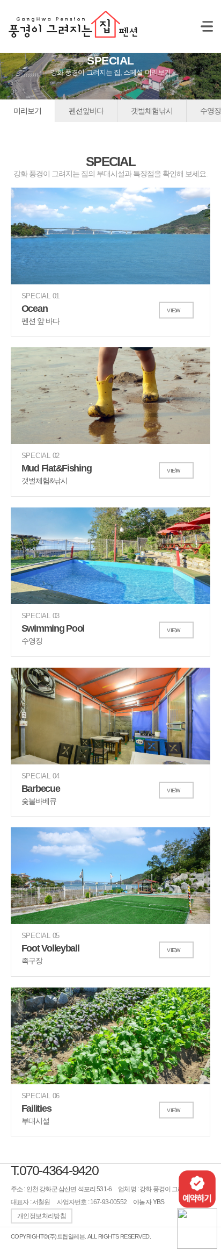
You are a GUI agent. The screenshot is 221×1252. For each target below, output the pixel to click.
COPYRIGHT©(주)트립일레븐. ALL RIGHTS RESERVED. (81, 1236)
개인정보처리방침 (41, 1216)
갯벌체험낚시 (152, 110)
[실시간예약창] (197, 1188)
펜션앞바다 (86, 110)
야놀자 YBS (149, 1202)
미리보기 (27, 110)
